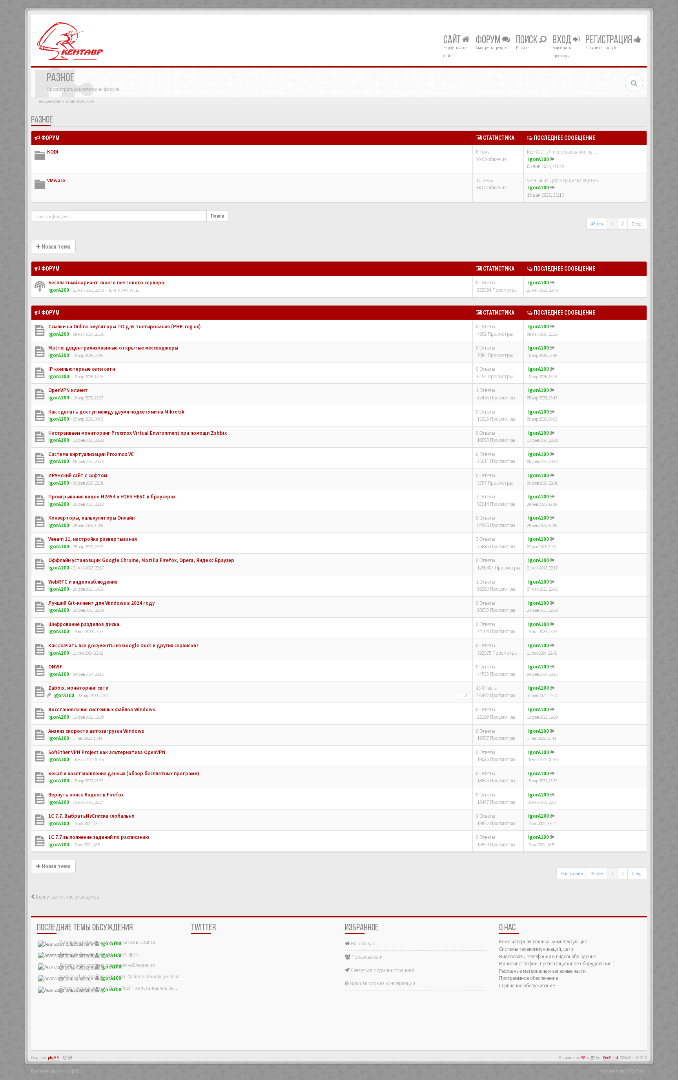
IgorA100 (538, 159)
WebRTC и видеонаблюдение (82, 581)
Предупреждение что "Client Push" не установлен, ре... (118, 988)
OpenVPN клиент (67, 390)
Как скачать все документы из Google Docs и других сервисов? (123, 645)
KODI (52, 151)
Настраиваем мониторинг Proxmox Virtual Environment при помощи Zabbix (137, 433)
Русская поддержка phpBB (55, 1071)
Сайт (452, 40)
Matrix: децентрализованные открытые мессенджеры (112, 347)
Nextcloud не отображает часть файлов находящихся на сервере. (129, 976)
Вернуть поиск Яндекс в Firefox (85, 794)
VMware (56, 180)
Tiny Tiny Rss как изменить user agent (99, 953)
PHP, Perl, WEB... (126, 290)
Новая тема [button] (55, 246)
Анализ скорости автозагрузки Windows (95, 731)
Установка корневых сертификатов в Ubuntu (107, 942)
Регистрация (609, 40)
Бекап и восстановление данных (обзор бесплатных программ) (123, 773)
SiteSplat (610, 1057)
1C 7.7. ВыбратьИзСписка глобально (91, 816)
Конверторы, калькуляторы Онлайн (91, 517)
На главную (362, 943)
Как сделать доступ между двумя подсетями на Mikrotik (115, 411)
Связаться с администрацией (382, 970)
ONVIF (54, 666)
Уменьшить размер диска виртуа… (564, 180)
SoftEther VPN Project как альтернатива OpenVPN (106, 752)
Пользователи (366, 957)
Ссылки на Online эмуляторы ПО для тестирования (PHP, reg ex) (124, 326)
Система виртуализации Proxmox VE (90, 454)
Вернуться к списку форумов (67, 896)
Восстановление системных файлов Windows (101, 709)
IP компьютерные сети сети (81, 369)
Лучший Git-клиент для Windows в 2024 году (101, 603)
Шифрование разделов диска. (83, 624)
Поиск (527, 40)
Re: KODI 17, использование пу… (562, 151)
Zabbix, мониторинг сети (77, 688)
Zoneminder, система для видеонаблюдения (107, 965)
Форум (489, 40)
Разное (42, 120)
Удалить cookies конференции (382, 983)
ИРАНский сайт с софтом (77, 475)
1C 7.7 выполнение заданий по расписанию (98, 837)
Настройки (572, 873)
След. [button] (637, 224)
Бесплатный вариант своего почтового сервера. (106, 282)
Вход (562, 40)
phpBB (53, 1057)
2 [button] (623, 224)
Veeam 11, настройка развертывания (92, 539)
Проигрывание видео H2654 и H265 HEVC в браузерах (111, 496)
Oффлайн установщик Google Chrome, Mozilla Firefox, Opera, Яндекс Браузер (140, 560)
